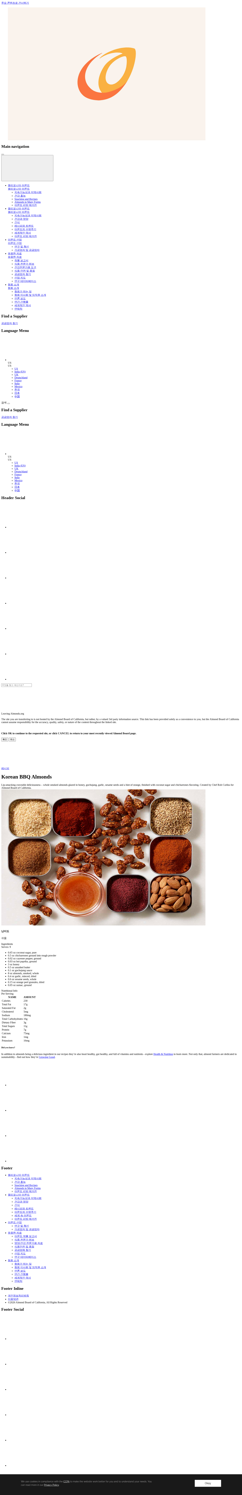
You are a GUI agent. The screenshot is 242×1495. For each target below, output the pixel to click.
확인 (5, 739)
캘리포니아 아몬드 (19, 188)
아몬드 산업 (15, 243)
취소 (12, 739)
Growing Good (47, 1057)
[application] (121, 1484)
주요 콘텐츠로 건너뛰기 (15, 2)
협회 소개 (13, 288)
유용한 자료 (15, 257)
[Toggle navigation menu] (2, 154)
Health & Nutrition (163, 1054)
